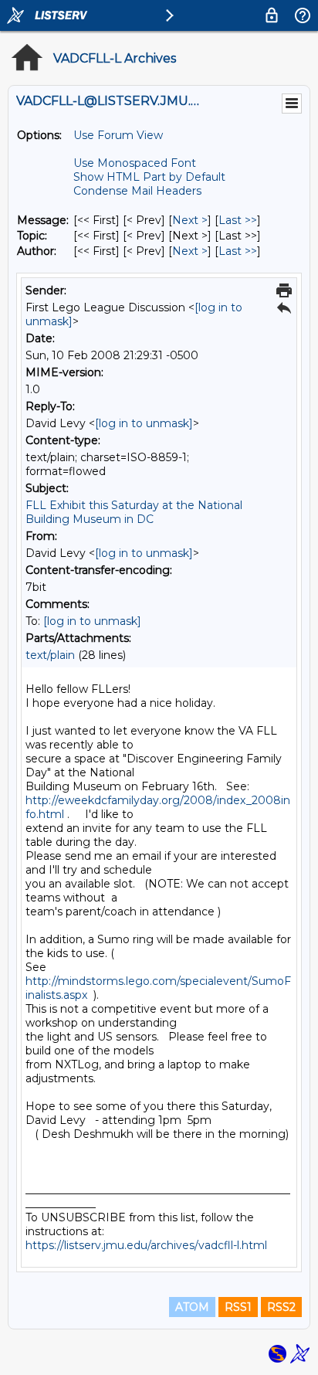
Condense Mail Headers (137, 191)
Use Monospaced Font (134, 163)
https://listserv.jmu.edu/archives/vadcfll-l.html (146, 1245)
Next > (190, 220)
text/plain (50, 655)
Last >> (237, 220)
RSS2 (281, 1307)
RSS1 (238, 1307)
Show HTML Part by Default (149, 177)
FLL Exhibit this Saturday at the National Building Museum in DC (133, 512)
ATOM (192, 1307)
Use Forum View (118, 135)
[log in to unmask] (144, 423)
